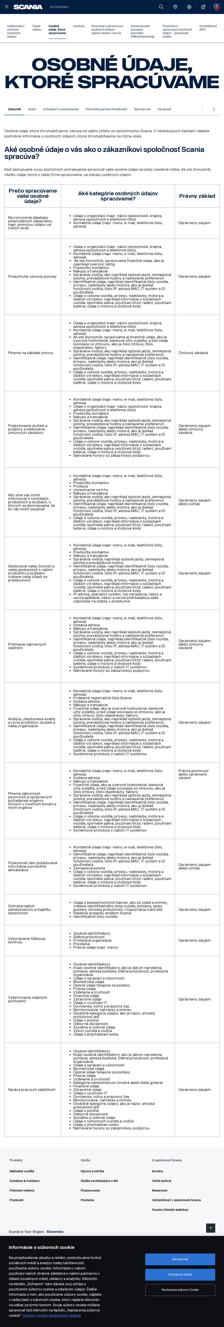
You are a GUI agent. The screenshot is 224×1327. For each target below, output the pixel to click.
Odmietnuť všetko (180, 1274)
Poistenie (87, 1200)
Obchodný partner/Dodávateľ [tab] (106, 109)
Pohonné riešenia (22, 1190)
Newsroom (159, 1190)
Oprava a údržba (92, 1171)
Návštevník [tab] (142, 109)
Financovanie (90, 1190)
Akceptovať (180, 1259)
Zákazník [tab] (14, 109)
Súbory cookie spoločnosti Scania (52, 1315)
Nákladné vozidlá (22, 1171)
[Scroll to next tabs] (214, 109)
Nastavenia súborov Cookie (180, 1290)
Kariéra (157, 1171)
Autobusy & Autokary (25, 1181)
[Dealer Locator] (175, 7)
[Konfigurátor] (203, 7)
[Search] (161, 7)
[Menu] (6, 7)
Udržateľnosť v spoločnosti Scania (176, 1200)
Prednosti (16, 1200)
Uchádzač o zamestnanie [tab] (61, 109)
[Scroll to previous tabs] (202, 109)
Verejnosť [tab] (165, 109)
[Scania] (28, 7)
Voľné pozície (161, 1181)
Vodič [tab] (32, 109)
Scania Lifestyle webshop (170, 1210)
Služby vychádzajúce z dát (99, 1181)
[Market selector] (189, 7)
